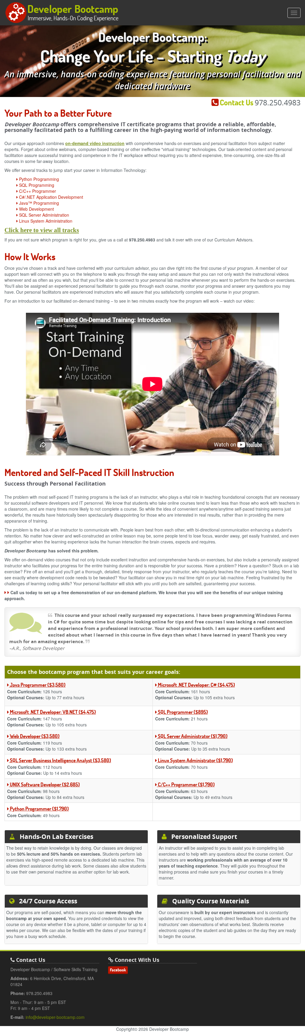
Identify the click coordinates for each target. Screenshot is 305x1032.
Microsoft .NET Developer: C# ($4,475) (196, 685)
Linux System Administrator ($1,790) (195, 760)
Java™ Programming (38, 203)
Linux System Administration (45, 221)
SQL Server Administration (43, 215)
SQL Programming (36, 185)
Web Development (36, 209)
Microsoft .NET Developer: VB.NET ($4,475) (52, 712)
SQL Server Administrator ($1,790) (192, 736)
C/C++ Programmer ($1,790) (186, 784)
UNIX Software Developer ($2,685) (44, 784)
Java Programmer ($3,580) (37, 685)
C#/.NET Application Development (50, 197)
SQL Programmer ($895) (182, 712)
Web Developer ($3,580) (34, 736)
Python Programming (38, 179)
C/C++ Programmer (37, 191)
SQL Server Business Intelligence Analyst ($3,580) (60, 760)
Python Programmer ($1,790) (39, 808)
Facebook (118, 970)
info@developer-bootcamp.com (55, 1017)
